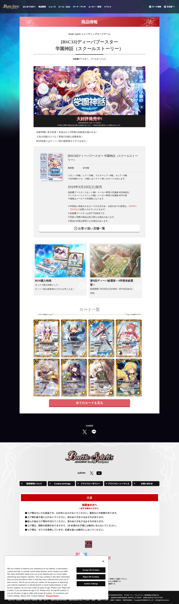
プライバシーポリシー (90, 483)
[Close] (103, 561)
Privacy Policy (52, 596)
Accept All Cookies (91, 570)
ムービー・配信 (95, 6)
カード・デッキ (79, 6)
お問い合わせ (147, 483)
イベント (107, 6)
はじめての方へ (29, 6)
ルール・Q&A (64, 6)
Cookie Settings (62, 483)
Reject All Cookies (91, 577)
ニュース (52, 6)
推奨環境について (34, 483)
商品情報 (42, 6)
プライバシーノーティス (118, 483)
